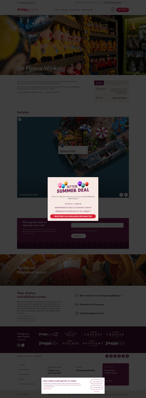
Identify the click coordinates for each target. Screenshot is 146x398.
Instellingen (96, 391)
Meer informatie (47, 388)
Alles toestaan (96, 381)
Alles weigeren (96, 387)
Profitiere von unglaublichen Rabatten (73, 216)
